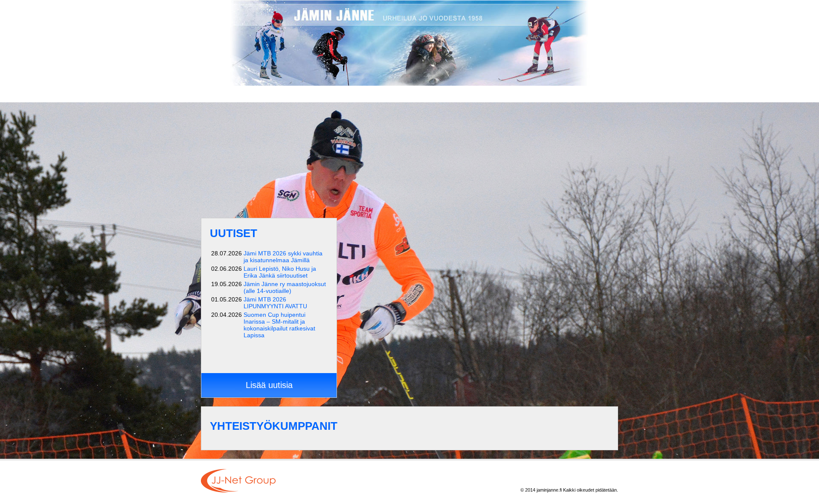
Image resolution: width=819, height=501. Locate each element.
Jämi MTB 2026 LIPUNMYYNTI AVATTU (275, 303)
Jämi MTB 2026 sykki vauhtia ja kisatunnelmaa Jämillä (283, 257)
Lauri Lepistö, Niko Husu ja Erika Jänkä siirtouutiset (280, 272)
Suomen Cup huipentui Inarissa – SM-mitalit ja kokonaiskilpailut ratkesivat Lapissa (279, 325)
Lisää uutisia (269, 385)
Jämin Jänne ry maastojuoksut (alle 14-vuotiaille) (285, 287)
